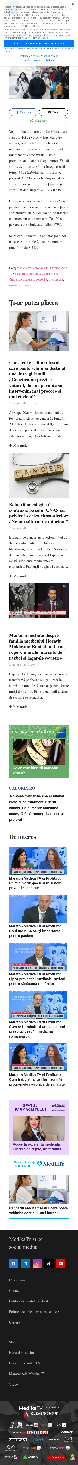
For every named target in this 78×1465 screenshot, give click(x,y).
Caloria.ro (22, 788)
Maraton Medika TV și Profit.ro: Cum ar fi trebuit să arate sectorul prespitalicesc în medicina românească (37, 1029)
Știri (65, 267)
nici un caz (56, 279)
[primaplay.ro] (61, 1425)
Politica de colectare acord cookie (34, 1311)
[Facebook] (13, 1263)
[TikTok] (49, 1263)
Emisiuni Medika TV (24, 1363)
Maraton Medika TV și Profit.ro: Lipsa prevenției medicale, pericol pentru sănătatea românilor (37, 979)
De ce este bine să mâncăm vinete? (35, 770)
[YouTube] (60, 1263)
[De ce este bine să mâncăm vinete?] (39, 752)
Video (13, 1384)
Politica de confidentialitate (29, 1301)
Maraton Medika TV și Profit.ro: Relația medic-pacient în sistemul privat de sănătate (37, 883)
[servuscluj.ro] (55, 1457)
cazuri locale (50, 273)
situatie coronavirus (22, 285)
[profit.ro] (67, 1432)
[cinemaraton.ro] (68, 1439)
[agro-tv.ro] (30, 1457)
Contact (14, 1290)
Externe (55, 267)
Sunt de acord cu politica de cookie (39, 43)
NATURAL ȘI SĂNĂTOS (33, 732)
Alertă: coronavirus (35, 267)
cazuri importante (28, 273)
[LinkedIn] (25, 1263)
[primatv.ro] (13, 1425)
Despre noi (17, 1279)
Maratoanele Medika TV (27, 1373)
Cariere (14, 1322)
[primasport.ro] (30, 1432)
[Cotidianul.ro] (18, 1439)
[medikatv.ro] (54, 1440)
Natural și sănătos (22, 1352)
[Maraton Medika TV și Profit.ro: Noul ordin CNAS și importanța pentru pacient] (38, 909)
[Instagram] (37, 1263)
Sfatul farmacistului (30, 1107)
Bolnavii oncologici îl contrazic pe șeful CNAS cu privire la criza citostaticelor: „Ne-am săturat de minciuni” (39, 513)
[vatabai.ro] (72, 1457)
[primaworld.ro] (11, 1457)
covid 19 (41, 279)
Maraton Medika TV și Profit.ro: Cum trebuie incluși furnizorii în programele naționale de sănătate (37, 1079)
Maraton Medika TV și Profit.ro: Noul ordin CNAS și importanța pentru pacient (35, 931)
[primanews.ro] (47, 1425)
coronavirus (26, 279)
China (13, 279)
